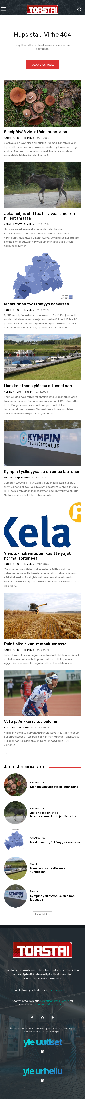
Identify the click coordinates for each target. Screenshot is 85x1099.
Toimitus (29, 137)
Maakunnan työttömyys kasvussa (36, 304)
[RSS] (53, 1017)
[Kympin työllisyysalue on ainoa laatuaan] (42, 443)
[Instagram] (42, 1017)
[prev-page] (6, 753)
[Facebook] (32, 1017)
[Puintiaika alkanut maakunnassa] (42, 616)
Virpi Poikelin (24, 391)
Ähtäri (8, 477)
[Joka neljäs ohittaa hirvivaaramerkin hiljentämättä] (42, 185)
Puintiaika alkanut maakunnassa (35, 644)
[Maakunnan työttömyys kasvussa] (42, 276)
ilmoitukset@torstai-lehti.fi (51, 1004)
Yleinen (9, 391)
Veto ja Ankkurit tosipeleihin (31, 721)
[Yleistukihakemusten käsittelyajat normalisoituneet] (42, 525)
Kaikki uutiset (13, 138)
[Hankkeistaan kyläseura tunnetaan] (42, 357)
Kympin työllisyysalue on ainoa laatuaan (42, 471)
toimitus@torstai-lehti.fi (54, 1000)
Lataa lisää (41, 914)
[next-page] (12, 753)
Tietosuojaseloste (60, 990)
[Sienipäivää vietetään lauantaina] (42, 103)
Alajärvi (10, 727)
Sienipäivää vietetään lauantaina (35, 132)
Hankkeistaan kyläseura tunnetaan (38, 385)
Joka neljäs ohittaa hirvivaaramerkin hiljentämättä (53, 814)
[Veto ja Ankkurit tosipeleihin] (42, 693)
